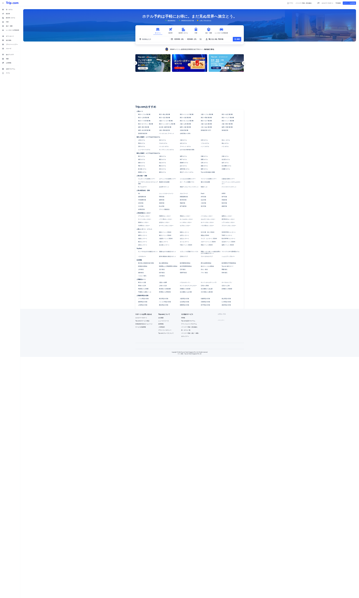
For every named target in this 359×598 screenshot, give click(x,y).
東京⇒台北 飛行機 (227, 114)
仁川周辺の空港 (226, 302)
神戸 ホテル (183, 159)
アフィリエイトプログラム (189, 324)
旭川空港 (203, 206)
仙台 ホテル (162, 162)
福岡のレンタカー (227, 216)
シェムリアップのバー (228, 256)
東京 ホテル (141, 156)
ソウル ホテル (205, 143)
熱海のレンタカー (143, 222)
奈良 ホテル (162, 169)
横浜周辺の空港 (163, 305)
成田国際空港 (142, 196)
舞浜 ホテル (162, 166)
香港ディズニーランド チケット (189, 187)
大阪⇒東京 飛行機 (227, 124)
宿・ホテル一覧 (185, 330)
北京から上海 (226, 285)
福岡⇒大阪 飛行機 (185, 127)
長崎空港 (161, 203)
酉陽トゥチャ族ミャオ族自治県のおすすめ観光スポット (210, 252)
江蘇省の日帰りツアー (228, 179)
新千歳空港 (183, 206)
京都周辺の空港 (205, 302)
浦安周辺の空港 (226, 305)
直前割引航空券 (142, 133)
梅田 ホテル (204, 169)
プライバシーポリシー (164, 330)
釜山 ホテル (225, 143)
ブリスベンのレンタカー (229, 225)
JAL (139, 193)
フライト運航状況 (164, 209)
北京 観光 (162, 269)
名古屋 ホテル (226, 159)
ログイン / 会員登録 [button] (349, 3)
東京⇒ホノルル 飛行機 (186, 120)
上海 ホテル (141, 140)
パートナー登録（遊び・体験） (190, 333)
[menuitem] (10, 9)
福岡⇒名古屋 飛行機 (144, 130)
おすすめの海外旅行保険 (187, 149)
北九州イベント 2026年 (228, 241)
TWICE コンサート (227, 235)
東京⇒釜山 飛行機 (164, 114)
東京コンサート (142, 241)
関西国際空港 (184, 196)
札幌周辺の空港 (205, 298)
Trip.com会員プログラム (188, 321)
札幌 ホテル (204, 156)
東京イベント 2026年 (165, 235)
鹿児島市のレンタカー (228, 219)
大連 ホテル (183, 140)
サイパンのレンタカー (144, 219)
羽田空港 (161, 196)
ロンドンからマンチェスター (188, 285)
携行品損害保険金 (206, 263)
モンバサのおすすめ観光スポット (148, 251)
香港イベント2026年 (207, 245)
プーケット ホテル (185, 146)
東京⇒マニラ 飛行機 (228, 117)
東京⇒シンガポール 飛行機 (167, 124)
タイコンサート (184, 241)
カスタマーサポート (141, 317)
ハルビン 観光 (142, 276)
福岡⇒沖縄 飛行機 (227, 127)
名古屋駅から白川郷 (186, 292)
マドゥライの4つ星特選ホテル (230, 251)
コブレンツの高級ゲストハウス (189, 251)
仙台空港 (203, 200)
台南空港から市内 (185, 133)
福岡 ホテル (183, 156)
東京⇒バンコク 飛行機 (186, 114)
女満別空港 (141, 209)
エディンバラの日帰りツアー (167, 179)
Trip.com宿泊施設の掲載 (208, 172)
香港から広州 (142, 285)
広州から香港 (205, 285)
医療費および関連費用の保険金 (168, 266)
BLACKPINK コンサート (228, 238)
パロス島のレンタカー (207, 225)
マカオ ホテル (163, 143)
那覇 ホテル (204, 159)
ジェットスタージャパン (166, 193)
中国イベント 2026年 (186, 245)
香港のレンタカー (185, 216)
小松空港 (203, 203)
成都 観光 (141, 272)
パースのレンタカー (207, 216)
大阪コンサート (163, 241)
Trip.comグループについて (166, 333)
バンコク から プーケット (166, 133)
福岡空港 (161, 200)
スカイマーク (184, 193)
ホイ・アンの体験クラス (187, 182)
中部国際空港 (142, 200)
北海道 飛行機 (184, 130)
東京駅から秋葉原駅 (165, 289)
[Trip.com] (12, 3)
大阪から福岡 (163, 282)
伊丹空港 (203, 196)
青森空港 (182, 203)
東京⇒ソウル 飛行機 (144, 114)
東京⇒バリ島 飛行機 (144, 120)
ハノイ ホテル (205, 146)
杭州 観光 (162, 272)
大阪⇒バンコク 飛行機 (165, 120)
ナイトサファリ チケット (229, 187)
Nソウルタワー (142, 187)
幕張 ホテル (162, 172)
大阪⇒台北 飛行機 (206, 124)
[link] (290, 3)
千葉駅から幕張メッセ (144, 292)
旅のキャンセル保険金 (207, 266)
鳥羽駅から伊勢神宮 (165, 292)
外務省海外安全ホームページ (143, 324)
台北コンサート (184, 238)
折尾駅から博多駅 (227, 289)
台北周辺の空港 (184, 302)
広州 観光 (182, 269)
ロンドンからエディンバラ (209, 282)
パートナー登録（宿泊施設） (189, 327)
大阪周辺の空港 (184, 298)
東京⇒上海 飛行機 (143, 117)
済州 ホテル (141, 146)
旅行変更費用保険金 (186, 266)
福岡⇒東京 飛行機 (143, 127)
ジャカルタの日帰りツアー (188, 179)
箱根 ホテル (141, 162)
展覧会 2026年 (205, 235)
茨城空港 (224, 200)
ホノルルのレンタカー (186, 219)
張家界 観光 (183, 272)
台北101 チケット (164, 187)
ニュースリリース (163, 321)
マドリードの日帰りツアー (209, 179)
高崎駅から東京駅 (185, 289)
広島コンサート (142, 245)
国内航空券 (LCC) (206, 130)
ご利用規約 (161, 327)
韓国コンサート (184, 232)
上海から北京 (163, 285)
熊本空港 (224, 203)
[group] (170, 21)
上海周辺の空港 (142, 305)
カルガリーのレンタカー (208, 219)
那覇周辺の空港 (184, 305)
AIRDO (223, 193)
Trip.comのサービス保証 (142, 321)
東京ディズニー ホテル (186, 172)
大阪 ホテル (162, 156)
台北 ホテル (183, 143)
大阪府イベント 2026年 (166, 238)
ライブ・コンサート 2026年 (209, 238)
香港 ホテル (141, 143)
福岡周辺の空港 (142, 302)
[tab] (157, 30)
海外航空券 (225, 130)
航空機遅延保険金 (185, 263)
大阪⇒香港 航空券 (164, 130)
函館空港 (224, 206)
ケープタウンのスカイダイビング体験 (148, 182)
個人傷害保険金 (163, 263)
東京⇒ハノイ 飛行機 (228, 120)
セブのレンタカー (185, 225)
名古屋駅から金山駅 (207, 289)
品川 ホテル (183, 166)
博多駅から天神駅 (143, 289)
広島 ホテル (204, 162)
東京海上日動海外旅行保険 (146, 263)
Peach (202, 193)
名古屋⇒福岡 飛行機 (165, 127)
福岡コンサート (142, 235)
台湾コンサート (184, 235)
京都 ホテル (225, 156)
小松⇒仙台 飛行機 (206, 127)
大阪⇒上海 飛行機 (185, 124)
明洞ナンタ (204, 187)
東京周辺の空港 (163, 298)
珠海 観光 (224, 272)
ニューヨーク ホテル (144, 149)
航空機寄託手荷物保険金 (229, 263)
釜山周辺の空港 (226, 298)
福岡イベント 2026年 (228, 245)
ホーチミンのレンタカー (166, 225)
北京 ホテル (162, 140)
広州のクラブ (184, 256)
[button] (2, 3)
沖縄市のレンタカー (165, 216)
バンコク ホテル (164, 146)
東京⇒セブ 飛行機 (206, 120)
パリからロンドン (185, 282)
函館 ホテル (204, 166)
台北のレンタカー (164, 222)
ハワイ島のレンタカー (165, 219)
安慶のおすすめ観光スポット (167, 251)
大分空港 (140, 206)
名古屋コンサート (164, 245)
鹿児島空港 (183, 200)
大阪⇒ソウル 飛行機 (207, 114)
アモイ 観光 (204, 272)
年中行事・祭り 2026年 (207, 232)
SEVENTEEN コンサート (229, 232)
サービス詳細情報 (140, 327)
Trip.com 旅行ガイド (227, 266)
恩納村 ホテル (184, 162)
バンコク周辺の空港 (165, 302)
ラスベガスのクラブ (207, 256)
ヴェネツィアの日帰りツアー (146, 179)
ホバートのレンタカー (207, 222)
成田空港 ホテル (184, 169)
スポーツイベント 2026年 (208, 241)
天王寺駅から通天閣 (207, 292)
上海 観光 (141, 269)
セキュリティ (185, 336)
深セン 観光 (204, 269)
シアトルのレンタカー (228, 222)
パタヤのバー (142, 256)
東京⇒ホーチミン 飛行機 (145, 124)
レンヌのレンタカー (186, 222)
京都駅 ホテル (226, 169)
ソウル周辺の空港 (143, 298)
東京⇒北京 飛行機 (164, 117)
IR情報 (183, 317)
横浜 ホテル (162, 159)
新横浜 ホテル (142, 172)
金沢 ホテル (225, 162)
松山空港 (161, 206)
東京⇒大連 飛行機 (185, 117)
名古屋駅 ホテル (226, 166)
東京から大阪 (142, 282)
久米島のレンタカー (144, 225)
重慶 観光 (224, 269)
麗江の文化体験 (205, 182)
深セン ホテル (226, 140)
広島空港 (140, 203)
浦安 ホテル (141, 159)
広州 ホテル (204, 140)
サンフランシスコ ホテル (166, 149)
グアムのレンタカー (144, 216)
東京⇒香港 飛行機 (206, 117)
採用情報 (161, 324)
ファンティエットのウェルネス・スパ (231, 182)
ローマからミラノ (227, 282)
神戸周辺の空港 (205, 305)
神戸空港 (224, 196)
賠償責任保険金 (142, 266)
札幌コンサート (142, 238)
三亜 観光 (162, 276)
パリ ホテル (225, 146)
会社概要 (161, 317)
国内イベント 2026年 (165, 232)
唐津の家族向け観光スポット (167, 256)
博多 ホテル (141, 166)
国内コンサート (142, 232)
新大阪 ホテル (142, 169)
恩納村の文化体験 (164, 182)
